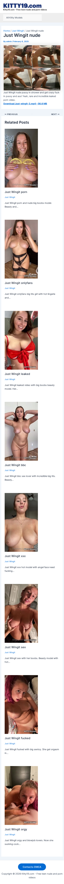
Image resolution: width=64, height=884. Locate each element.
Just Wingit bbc (15, 465)
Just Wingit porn (16, 192)
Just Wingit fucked (17, 738)
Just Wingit (10, 197)
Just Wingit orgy (16, 829)
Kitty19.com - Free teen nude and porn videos (25, 10)
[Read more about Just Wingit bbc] (21, 431)
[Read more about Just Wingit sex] (21, 613)
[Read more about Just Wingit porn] (21, 158)
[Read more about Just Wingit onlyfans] (21, 249)
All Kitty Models (14, 17)
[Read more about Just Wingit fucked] (21, 704)
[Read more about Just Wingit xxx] (21, 522)
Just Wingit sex (15, 647)
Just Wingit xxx (15, 556)
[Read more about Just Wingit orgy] (21, 795)
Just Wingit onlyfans (19, 283)
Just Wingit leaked (17, 374)
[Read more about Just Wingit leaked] (21, 340)
